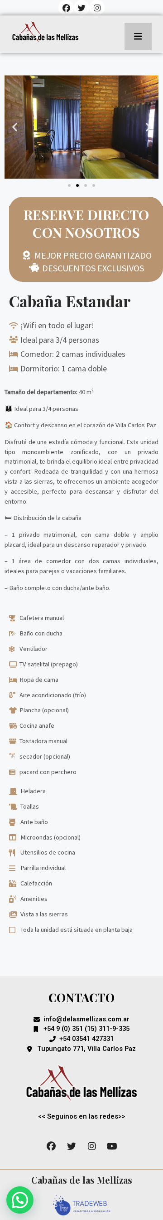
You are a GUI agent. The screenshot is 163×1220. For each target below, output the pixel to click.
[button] (14, 127)
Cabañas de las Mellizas (81, 1180)
